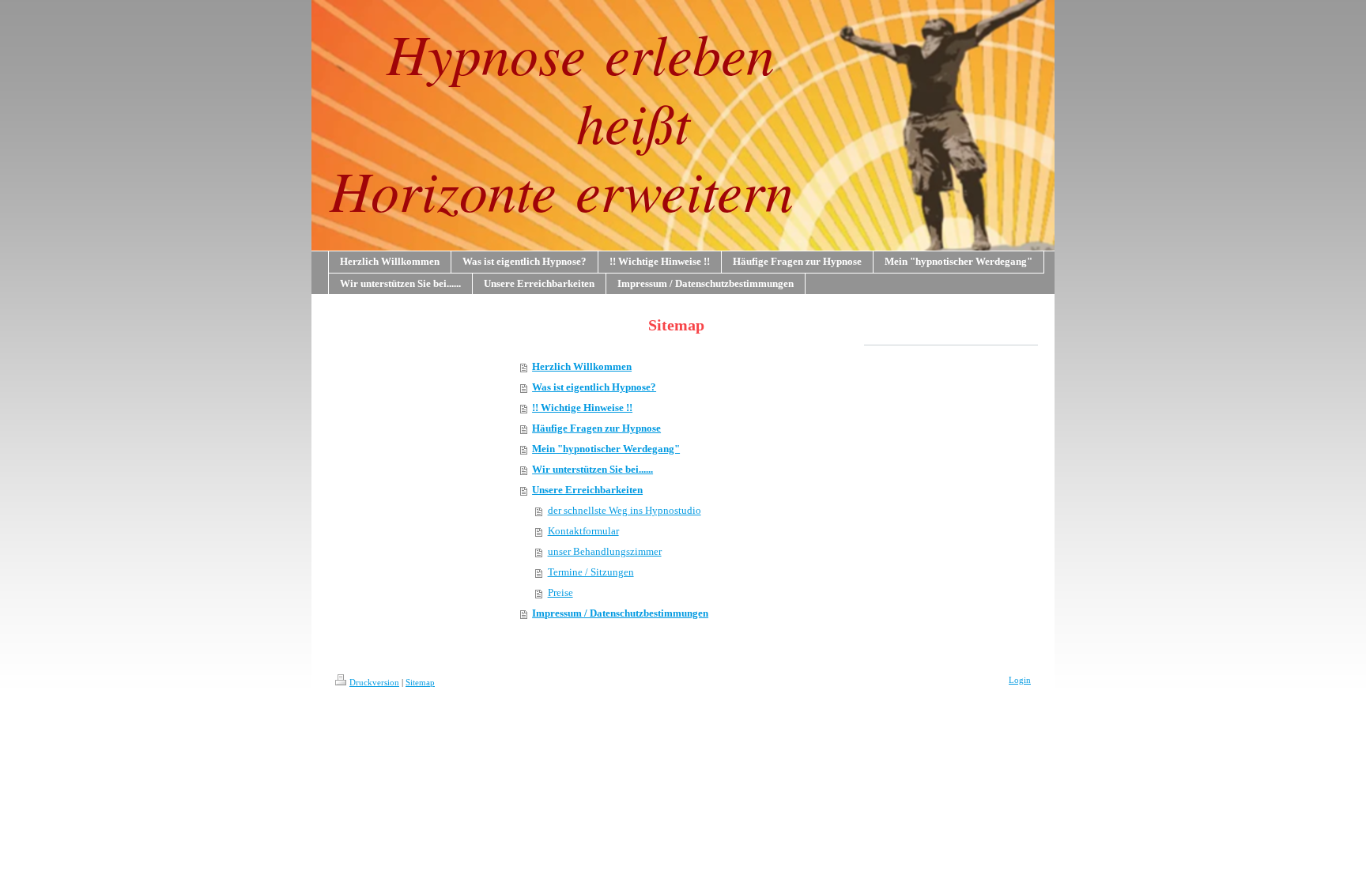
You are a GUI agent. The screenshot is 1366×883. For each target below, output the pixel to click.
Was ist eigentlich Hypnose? (594, 387)
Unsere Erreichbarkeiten (587, 490)
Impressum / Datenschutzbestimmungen (620, 613)
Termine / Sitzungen (591, 572)
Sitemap (420, 682)
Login (1020, 680)
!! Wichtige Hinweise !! (582, 407)
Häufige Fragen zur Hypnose (596, 428)
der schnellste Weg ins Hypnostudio (624, 510)
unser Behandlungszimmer (605, 551)
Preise (560, 592)
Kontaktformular (583, 531)
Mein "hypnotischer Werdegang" (606, 449)
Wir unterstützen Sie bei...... (592, 469)
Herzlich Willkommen (582, 366)
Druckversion (374, 682)
